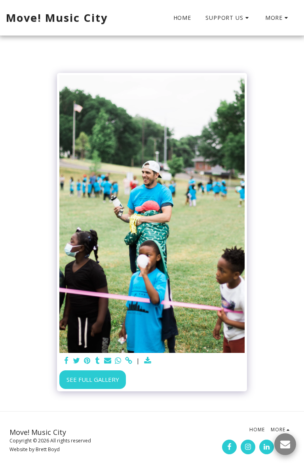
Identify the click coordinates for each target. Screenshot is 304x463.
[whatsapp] (118, 360)
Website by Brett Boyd (35, 449)
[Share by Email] (108, 360)
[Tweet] (76, 360)
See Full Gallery (92, 379)
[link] (128, 360)
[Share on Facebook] (66, 360)
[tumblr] (97, 360)
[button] (228, 17)
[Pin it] (87, 360)
